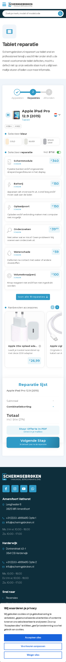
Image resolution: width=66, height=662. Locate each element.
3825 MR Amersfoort (18, 509)
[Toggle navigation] (4, 4)
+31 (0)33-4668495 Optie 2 (21, 562)
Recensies (12, 598)
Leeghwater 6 (13, 504)
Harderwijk (9, 543)
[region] (33, 632)
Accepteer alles (33, 638)
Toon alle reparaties (32, 296)
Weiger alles (33, 655)
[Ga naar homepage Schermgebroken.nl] (20, 4)
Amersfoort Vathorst (16, 499)
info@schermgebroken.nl (20, 522)
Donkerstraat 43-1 (16, 549)
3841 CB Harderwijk (17, 553)
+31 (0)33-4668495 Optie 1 (21, 518)
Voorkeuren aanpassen (33, 646)
